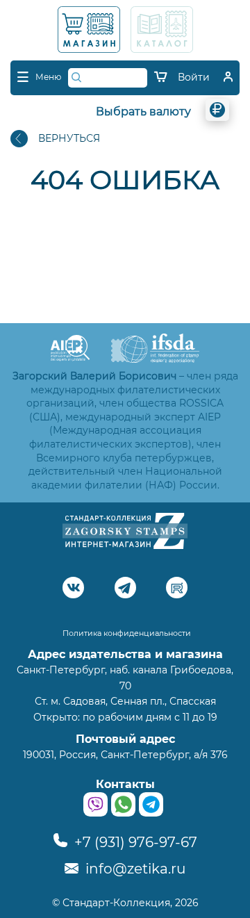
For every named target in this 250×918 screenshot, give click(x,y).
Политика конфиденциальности (126, 633)
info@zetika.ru (133, 868)
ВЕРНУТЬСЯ (69, 138)
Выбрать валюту (143, 111)
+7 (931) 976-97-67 (134, 842)
